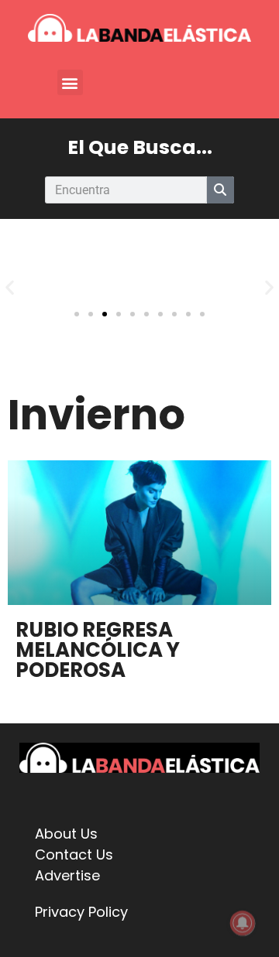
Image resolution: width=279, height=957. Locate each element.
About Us (66, 833)
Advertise (67, 875)
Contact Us (74, 854)
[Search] (220, 189)
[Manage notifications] (242, 923)
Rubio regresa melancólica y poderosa (98, 650)
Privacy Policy (81, 911)
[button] (70, 82)
